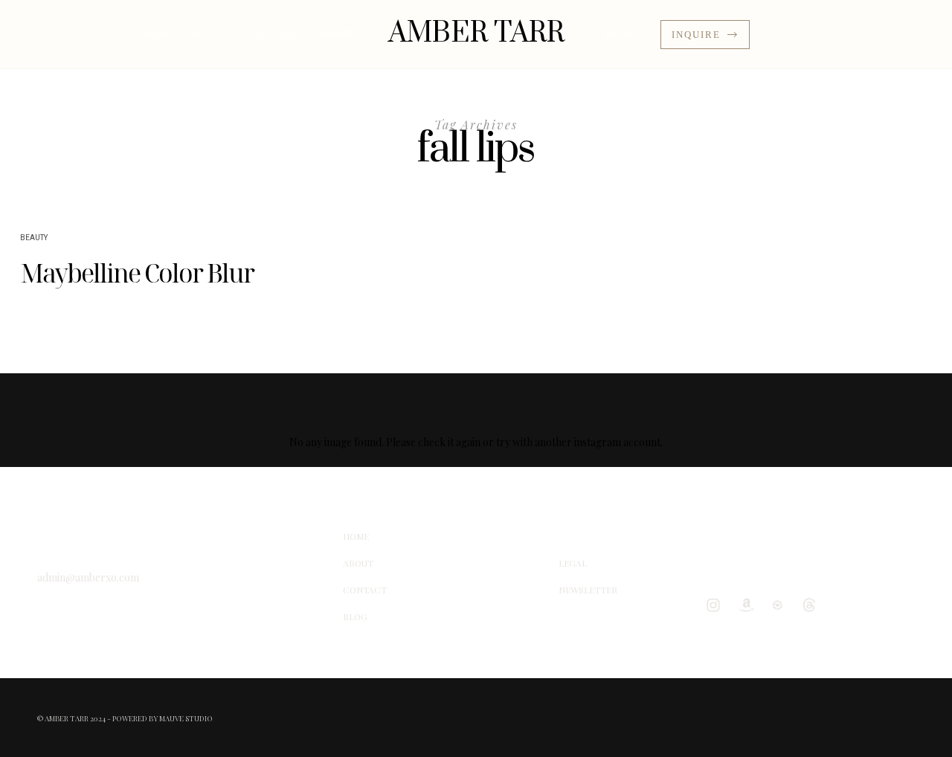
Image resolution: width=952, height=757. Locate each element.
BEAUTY (34, 238)
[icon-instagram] (717, 604)
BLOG (203, 34)
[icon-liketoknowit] (781, 604)
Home (156, 34)
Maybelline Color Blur (137, 273)
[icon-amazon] (749, 604)
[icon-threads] (813, 604)
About (619, 34)
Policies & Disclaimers (302, 34)
